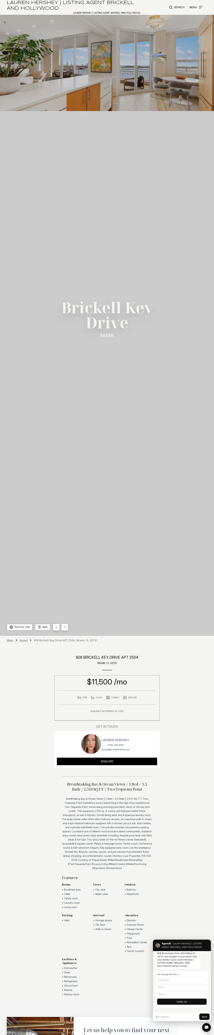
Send (204, 1016)
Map (45, 627)
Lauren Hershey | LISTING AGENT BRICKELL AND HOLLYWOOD (70, 5)
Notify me (182, 1001)
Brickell (24, 640)
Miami (10, 640)
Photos (22, 627)
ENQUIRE (107, 761)
